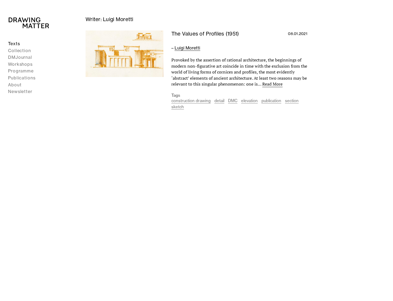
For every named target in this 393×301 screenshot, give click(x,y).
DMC (232, 100)
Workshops (20, 64)
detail (219, 100)
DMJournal (20, 57)
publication (271, 100)
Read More (272, 84)
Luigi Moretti (187, 48)
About (15, 84)
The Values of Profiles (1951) (205, 33)
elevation (249, 100)
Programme (21, 71)
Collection (19, 50)
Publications (22, 77)
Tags (175, 95)
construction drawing (191, 100)
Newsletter (20, 91)
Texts (14, 43)
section (292, 100)
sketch (177, 106)
